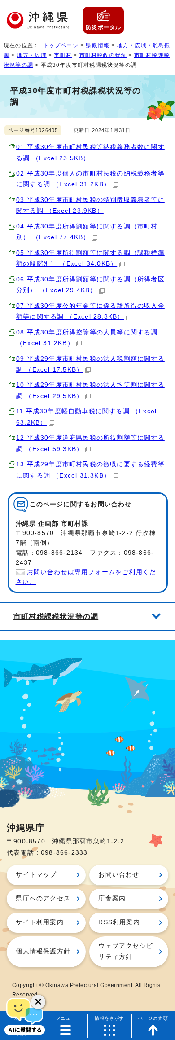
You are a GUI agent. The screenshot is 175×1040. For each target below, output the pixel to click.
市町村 (63, 55)
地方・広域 (32, 55)
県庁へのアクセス (43, 898)
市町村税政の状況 (103, 55)
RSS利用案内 (119, 922)
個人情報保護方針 (43, 951)
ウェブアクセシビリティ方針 (125, 951)
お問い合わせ (118, 874)
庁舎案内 (112, 898)
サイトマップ (36, 874)
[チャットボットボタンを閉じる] (38, 1002)
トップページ (61, 45)
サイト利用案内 (39, 922)
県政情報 (97, 45)
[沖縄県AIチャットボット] (24, 1015)
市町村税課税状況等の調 (55, 616)
